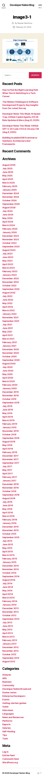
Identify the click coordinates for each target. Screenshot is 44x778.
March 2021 (8, 339)
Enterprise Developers (13, 696)
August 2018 (8, 441)
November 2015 (10, 530)
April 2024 (7, 221)
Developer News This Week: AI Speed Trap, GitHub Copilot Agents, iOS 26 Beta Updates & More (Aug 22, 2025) (21, 117)
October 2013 (9, 615)
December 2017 (10, 456)
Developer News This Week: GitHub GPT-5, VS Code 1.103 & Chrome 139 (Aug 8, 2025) (20, 128)
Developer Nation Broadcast (16, 689)
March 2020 (8, 381)
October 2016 (9, 491)
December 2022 (10, 278)
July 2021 (7, 324)
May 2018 (7, 445)
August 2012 (8, 661)
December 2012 (10, 647)
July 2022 (7, 296)
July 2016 (7, 502)
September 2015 (10, 537)
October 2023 (9, 243)
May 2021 (7, 331)
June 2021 (7, 328)
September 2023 (11, 246)
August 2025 (8, 165)
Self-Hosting (8, 731)
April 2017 (7, 473)
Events (5, 699)
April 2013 (7, 633)
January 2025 (9, 190)
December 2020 (10, 349)
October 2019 (9, 399)
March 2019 (8, 420)
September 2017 (10, 463)
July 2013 (7, 622)
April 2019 (7, 417)
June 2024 (7, 214)
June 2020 (7, 370)
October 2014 (9, 573)
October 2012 (9, 654)
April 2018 (7, 448)
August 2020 (9, 363)
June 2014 (7, 587)
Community (8, 685)
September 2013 (10, 619)
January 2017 (9, 480)
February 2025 (9, 186)
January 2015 (9, 562)
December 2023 (10, 236)
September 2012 (10, 658)
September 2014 (10, 576)
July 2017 (7, 466)
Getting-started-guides (14, 703)
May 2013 (7, 629)
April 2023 (7, 264)
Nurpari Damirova (25, 23)
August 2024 (8, 207)
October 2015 (9, 534)
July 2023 (7, 253)
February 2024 (9, 229)
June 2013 (7, 626)
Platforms (7, 721)
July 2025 (7, 168)
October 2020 (9, 356)
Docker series (9, 692)
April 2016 (7, 512)
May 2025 (7, 175)
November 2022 (10, 282)
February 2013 (9, 640)
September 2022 (10, 289)
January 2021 (9, 346)
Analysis (6, 674)
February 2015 (9, 558)
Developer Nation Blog (22, 5)
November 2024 (10, 197)
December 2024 (10, 193)
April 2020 (7, 378)
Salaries (6, 728)
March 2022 (8, 310)
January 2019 (9, 427)
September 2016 (10, 495)
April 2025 (7, 179)
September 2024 (11, 204)
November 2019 (10, 395)
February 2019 (9, 424)
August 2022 (8, 292)
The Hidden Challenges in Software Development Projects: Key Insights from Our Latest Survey (20, 105)
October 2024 (9, 200)
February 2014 (9, 601)
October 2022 (9, 285)
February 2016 (9, 519)
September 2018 (10, 438)
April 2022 (7, 307)
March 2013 (8, 636)
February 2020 (9, 385)
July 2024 (7, 211)
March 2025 (8, 182)
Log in (5, 752)
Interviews (7, 710)
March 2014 (8, 597)
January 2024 (9, 232)
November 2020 (10, 353)
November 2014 (10, 569)
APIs (4, 678)
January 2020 (9, 388)
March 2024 (8, 225)
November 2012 (10, 651)
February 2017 (9, 477)
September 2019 (10, 402)
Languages (8, 714)
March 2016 (8, 516)
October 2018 (9, 434)
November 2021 (10, 317)
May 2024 (7, 218)
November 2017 (10, 459)
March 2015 (8, 555)
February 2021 (9, 342)
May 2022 (7, 303)
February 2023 (9, 271)
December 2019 (10, 392)
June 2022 (7, 300)
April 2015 (7, 551)
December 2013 (10, 608)
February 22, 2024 (23, 27)
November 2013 (10, 612)
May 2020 (7, 374)
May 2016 (7, 509)
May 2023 (7, 260)
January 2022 (9, 314)
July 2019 (7, 406)
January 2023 (9, 275)
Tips (4, 735)
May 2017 (7, 470)
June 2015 (7, 544)
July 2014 (7, 583)
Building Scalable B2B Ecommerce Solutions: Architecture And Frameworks (19, 140)
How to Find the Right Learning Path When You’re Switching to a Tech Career (20, 93)
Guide (5, 706)
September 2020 (11, 360)
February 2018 (9, 452)
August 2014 (8, 580)
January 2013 (9, 644)
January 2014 (9, 605)
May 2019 (7, 413)
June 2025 (7, 172)
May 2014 (7, 590)
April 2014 (7, 594)
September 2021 (10, 321)
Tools (5, 738)
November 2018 (10, 431)
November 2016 (10, 487)
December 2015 (10, 526)
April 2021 (7, 335)
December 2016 (10, 484)
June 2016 (7, 505)
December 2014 (10, 565)
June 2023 (7, 257)
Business (6, 682)
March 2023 (8, 268)
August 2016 (8, 498)
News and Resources (13, 717)
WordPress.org (10, 762)
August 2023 (8, 250)
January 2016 (9, 523)
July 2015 (7, 541)
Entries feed (8, 755)
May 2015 (7, 548)
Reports (6, 724)
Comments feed (10, 759)
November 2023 (10, 239)
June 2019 (7, 409)
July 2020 (7, 367)
